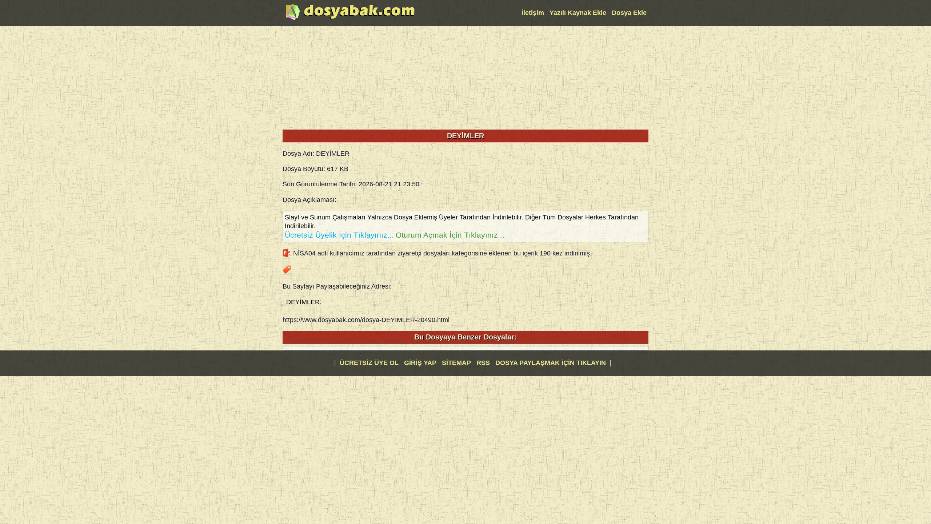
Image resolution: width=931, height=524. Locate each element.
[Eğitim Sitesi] (350, 19)
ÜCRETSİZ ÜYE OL (369, 362)
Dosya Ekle (629, 12)
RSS (484, 362)
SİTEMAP (457, 362)
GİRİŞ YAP (420, 362)
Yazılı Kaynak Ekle (578, 12)
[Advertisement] (465, 77)
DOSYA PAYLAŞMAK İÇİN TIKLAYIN (550, 362)
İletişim (533, 12)
